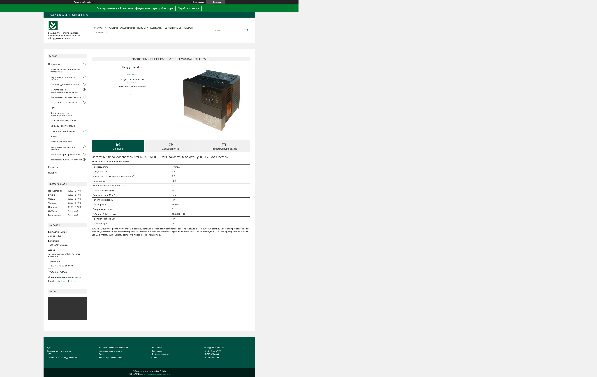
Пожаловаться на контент (158, 374)
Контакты (156, 28)
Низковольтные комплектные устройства (65, 70)
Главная (113, 28)
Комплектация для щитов (59, 351)
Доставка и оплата (160, 354)
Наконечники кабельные (63, 131)
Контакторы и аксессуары (64, 102)
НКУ (49, 354)
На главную (156, 348)
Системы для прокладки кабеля (63, 78)
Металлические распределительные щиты (64, 90)
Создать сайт (80, 2)
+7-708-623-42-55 (211, 357)
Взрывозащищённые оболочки (66, 159)
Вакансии (102, 32)
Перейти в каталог (188, 8)
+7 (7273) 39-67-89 (212, 351)
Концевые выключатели (63, 126)
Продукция (54, 64)
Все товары (156, 351)
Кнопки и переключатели (63, 120)
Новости (142, 28)
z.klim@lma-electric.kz (66, 281)
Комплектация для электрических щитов (61, 114)
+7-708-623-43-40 (211, 354)
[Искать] (246, 30)
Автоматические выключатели (66, 97)
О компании (127, 28)
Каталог (98, 28)
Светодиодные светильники (65, 84)
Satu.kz (163, 371)
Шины (54, 136)
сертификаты (172, 28)
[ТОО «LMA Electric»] (53, 25)
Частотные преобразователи (65, 154)
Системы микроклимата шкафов (63, 148)
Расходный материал (61, 141)
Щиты (49, 348)
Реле (53, 107)
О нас (154, 357)
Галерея (188, 28)
